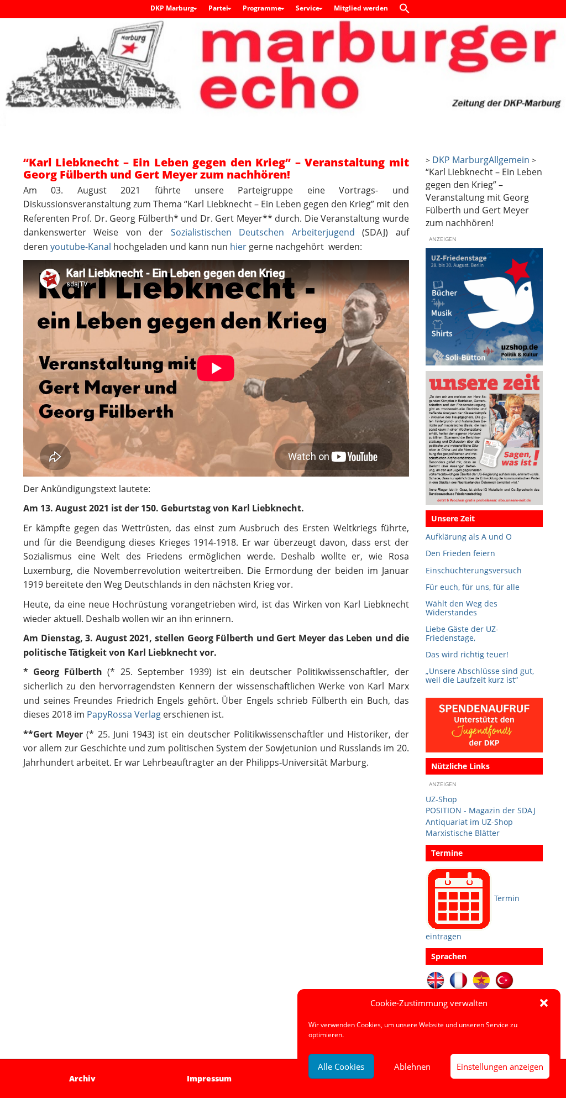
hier (238, 246)
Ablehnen (412, 1066)
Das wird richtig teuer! (467, 654)
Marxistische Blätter (463, 833)
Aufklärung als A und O (469, 536)
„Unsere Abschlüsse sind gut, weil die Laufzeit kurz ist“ (480, 675)
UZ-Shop (441, 799)
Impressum (209, 1078)
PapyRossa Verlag (124, 714)
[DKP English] (436, 979)
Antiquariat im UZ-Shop (469, 822)
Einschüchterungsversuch (474, 570)
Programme (263, 8)
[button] (543, 1002)
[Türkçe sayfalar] (504, 979)
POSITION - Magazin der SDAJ (481, 810)
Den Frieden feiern (460, 553)
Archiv (82, 1078)
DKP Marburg (173, 8)
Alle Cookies (341, 1066)
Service (308, 8)
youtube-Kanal (80, 246)
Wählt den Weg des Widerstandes (461, 607)
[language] (458, 979)
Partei (219, 8)
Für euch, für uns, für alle (473, 587)
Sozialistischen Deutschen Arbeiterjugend (263, 232)
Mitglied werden (361, 8)
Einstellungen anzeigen (500, 1066)
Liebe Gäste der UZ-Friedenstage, (462, 633)
